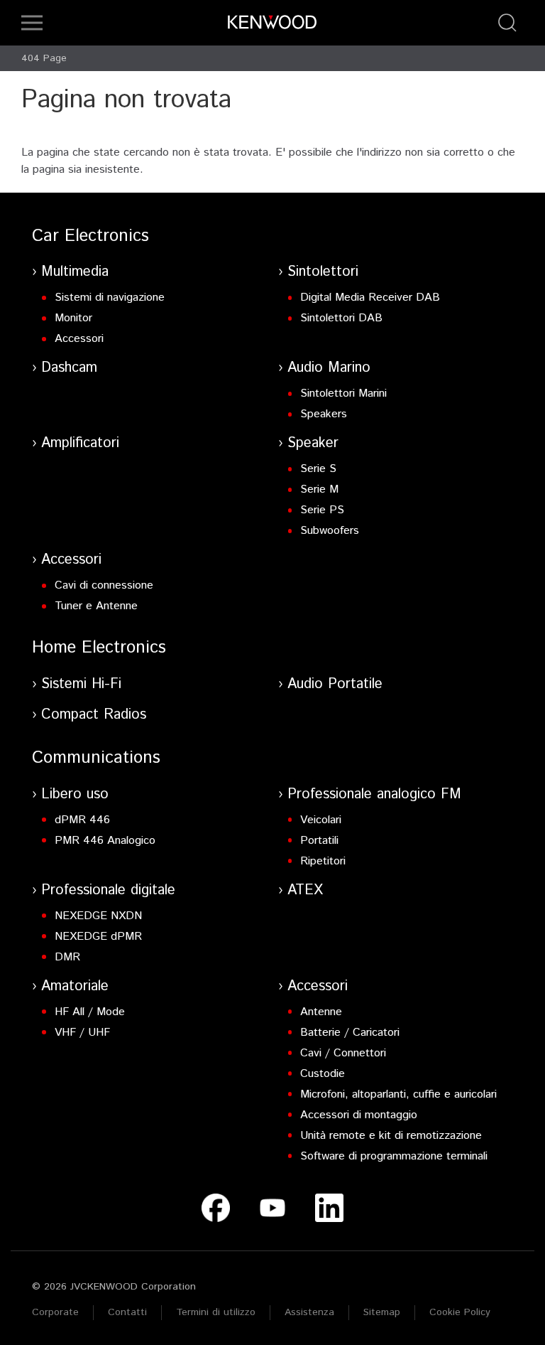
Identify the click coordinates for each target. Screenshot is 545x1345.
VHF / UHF (82, 1032)
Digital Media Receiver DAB (370, 297)
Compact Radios (93, 714)
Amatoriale (75, 986)
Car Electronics (90, 236)
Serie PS (322, 510)
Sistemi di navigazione (110, 297)
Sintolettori (322, 272)
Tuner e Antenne (96, 606)
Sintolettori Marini (343, 393)
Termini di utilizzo (215, 1312)
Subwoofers (329, 531)
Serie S (318, 469)
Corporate (55, 1312)
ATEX (305, 890)
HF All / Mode (90, 1012)
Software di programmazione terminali (394, 1156)
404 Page (44, 58)
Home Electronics (99, 648)
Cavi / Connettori (343, 1053)
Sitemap (381, 1312)
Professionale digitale (108, 890)
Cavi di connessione (104, 585)
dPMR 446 (82, 820)
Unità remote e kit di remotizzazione (391, 1135)
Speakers (323, 414)
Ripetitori (323, 861)
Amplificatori (80, 443)
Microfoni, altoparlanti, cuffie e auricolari (398, 1094)
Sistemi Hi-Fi (81, 684)
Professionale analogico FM (374, 794)
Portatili (319, 840)
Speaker (312, 443)
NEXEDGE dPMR (98, 936)
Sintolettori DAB (341, 318)
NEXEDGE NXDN (98, 916)
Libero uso (75, 794)
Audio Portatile (334, 684)
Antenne (321, 1012)
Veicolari (320, 820)
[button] (32, 22)
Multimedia (75, 272)
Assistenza (309, 1312)
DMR (67, 957)
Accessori (79, 339)
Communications (96, 758)
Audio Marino (328, 368)
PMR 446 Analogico (105, 840)
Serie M (319, 489)
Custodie (322, 1074)
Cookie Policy (459, 1312)
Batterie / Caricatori (350, 1032)
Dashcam (69, 368)
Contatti (127, 1312)
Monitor (73, 318)
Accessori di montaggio (358, 1115)
